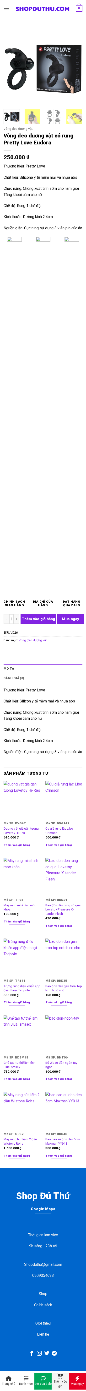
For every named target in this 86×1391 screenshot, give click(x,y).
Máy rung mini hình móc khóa (20, 907)
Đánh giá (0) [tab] (14, 678)
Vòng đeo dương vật (18, 129)
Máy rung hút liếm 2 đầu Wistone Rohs (20, 1141)
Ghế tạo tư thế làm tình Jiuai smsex (19, 1065)
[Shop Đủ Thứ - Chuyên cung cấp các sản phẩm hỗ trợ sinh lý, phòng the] (42, 8)
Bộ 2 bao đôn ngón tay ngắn (61, 1065)
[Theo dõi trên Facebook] (31, 1353)
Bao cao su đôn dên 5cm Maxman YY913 (62, 1141)
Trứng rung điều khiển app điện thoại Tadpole (22, 988)
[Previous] (11, 66)
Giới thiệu (43, 1323)
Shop (43, 1293)
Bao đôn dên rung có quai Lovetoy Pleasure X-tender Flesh (63, 909)
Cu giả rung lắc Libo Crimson (59, 830)
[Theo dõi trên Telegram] (54, 1353)
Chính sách (43, 1305)
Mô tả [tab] (9, 668)
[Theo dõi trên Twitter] (46, 1353)
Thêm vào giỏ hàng (38, 619)
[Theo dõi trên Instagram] (39, 1353)
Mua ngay (70, 619)
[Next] (74, 66)
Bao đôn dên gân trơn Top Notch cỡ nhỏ (63, 988)
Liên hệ (43, 1334)
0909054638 (43, 1275)
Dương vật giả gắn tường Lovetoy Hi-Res (21, 830)
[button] (6, 8)
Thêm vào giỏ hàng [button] (17, 845)
